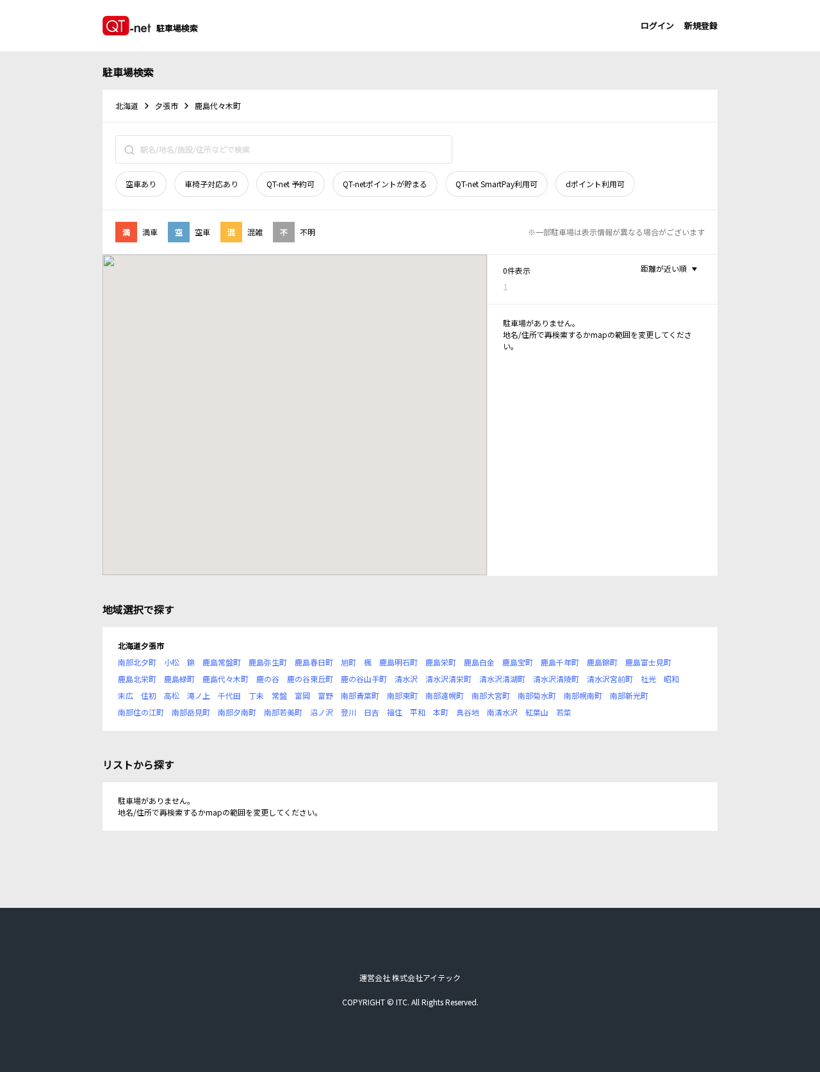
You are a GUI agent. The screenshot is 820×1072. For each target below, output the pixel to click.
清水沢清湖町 (502, 678)
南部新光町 (629, 695)
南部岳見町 (191, 712)
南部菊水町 (537, 695)
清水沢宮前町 (610, 678)
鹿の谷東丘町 (310, 678)
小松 (171, 662)
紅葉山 (536, 712)
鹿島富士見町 (648, 662)
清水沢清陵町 (556, 678)
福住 (394, 712)
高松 (171, 695)
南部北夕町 (137, 662)
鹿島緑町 (179, 678)
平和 (417, 712)
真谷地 (467, 712)
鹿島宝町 (517, 662)
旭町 (348, 662)
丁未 (256, 695)
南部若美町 (283, 712)
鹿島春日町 (314, 662)
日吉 (371, 712)
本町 (440, 712)
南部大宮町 (491, 695)
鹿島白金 (479, 662)
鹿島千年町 (560, 662)
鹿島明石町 (398, 662)
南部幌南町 (583, 695)
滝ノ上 (198, 695)
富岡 (302, 695)
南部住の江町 (141, 712)
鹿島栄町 (440, 662)
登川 (348, 712)
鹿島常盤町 (221, 662)
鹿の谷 (267, 678)
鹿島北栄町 (137, 678)
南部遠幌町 (444, 695)
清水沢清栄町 (448, 678)
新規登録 (701, 25)
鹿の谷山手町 (364, 678)
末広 (125, 695)
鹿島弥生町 (268, 662)
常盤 (279, 695)
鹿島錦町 (602, 662)
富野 (325, 695)
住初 (148, 695)
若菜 (563, 712)
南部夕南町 (237, 712)
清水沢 (406, 678)
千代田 (229, 695)
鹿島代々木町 (225, 678)
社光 (648, 678)
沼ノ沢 (321, 712)
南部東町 (402, 695)
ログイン (657, 25)
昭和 (671, 678)
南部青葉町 (360, 695)
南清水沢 (502, 712)
